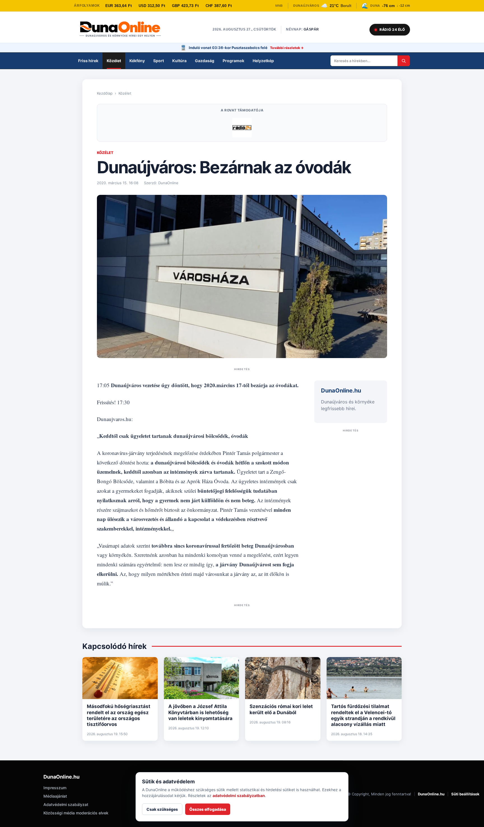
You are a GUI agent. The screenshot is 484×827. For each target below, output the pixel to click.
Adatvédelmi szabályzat (65, 804)
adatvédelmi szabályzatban (239, 795)
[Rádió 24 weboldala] (242, 127)
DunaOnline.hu (431, 794)
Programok (233, 60)
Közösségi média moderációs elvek (75, 812)
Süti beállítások (465, 794)
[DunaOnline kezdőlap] (123, 29)
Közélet (114, 60)
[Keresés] (403, 60)
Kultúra (179, 60)
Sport (158, 60)
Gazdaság (204, 60)
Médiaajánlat (55, 796)
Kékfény (137, 60)
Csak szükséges (162, 809)
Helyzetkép (263, 60)
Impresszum (54, 787)
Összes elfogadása (207, 809)
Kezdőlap (105, 93)
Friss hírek (88, 60)
